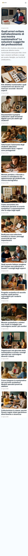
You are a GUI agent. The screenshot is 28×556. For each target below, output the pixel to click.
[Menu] (25, 2)
